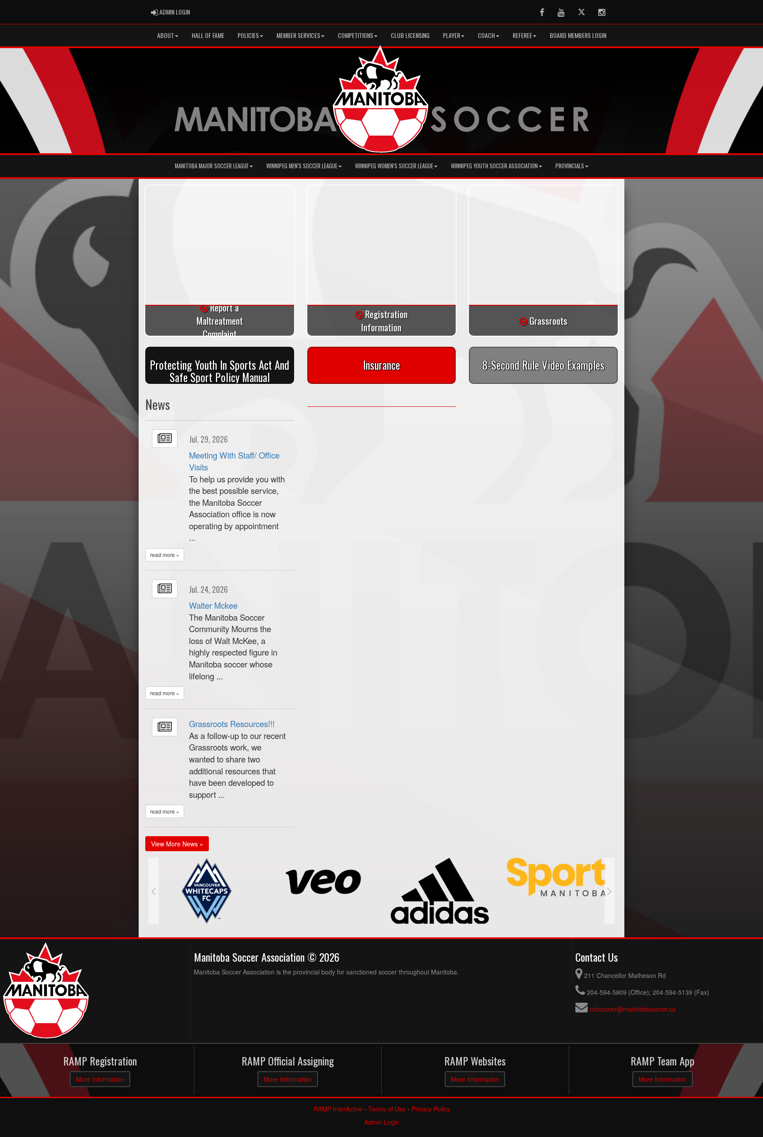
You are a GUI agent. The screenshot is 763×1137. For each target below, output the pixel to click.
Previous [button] (153, 891)
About (165, 35)
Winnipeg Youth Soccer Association (494, 166)
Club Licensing (410, 35)
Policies (248, 35)
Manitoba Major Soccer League (212, 166)
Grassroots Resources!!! (232, 723)
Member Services (298, 35)
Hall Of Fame (208, 35)
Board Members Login (578, 35)
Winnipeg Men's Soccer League (301, 166)
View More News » (177, 843)
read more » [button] (164, 554)
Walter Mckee (213, 605)
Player (451, 35)
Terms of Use (387, 1108)
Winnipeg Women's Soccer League (394, 166)
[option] (206, 882)
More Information (100, 1079)
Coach (486, 35)
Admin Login (381, 1122)
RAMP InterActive (338, 1108)
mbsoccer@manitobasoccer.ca (632, 1008)
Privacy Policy (431, 1108)
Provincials (569, 166)
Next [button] (609, 891)
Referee (522, 35)
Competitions (355, 35)
